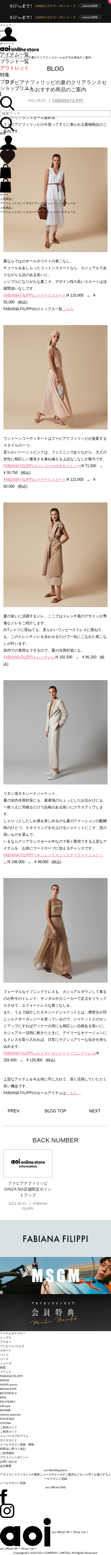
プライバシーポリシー (14, 1457)
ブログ (7, 81)
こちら (67, 309)
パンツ (4, 1354)
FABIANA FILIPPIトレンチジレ (29, 657)
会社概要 (5, 1465)
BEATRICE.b (8, 1393)
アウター (5, 1341)
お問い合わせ (8, 1461)
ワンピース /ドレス (12, 1346)
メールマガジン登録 (13, 1483)
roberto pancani (10, 1414)
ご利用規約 (7, 1453)
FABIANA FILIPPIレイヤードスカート (34, 295)
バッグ (4, 1359)
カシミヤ (22, 203)
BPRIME (5, 1410)
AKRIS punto (8, 1384)
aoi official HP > (62, 1531)
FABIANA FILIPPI (11, 1376)
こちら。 (73, 1093)
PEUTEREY (8, 1401)
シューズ (5, 1363)
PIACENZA (7, 1418)
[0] (7, 156)
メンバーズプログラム (14, 1436)
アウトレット (14, 68)
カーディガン (37, 203)
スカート (5, 1350)
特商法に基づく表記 (13, 1448)
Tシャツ (51, 203)
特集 (5, 75)
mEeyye (5, 1406)
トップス (5, 1337)
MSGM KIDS (8, 1388)
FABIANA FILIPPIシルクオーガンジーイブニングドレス (49, 1053)
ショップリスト (17, 88)
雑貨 (3, 1367)
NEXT (94, 1110)
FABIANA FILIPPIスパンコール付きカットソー (42, 466)
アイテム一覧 (14, 54)
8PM (3, 1397)
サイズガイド (8, 1440)
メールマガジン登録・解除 (17, 1444)
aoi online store (19, 48)
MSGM (4, 1380)
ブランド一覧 (14, 61)
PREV (13, 1110)
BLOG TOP (56, 1110)
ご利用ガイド (8, 1431)
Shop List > (80, 1531)
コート (60, 203)
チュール (70, 203)
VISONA (5, 1423)
